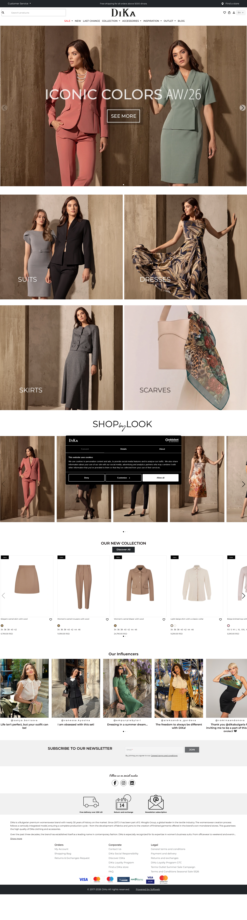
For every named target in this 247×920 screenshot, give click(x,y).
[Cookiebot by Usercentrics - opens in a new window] (167, 440)
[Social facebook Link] (115, 783)
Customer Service (18, 3)
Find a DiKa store (119, 867)
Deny (86, 478)
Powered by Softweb (148, 889)
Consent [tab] (85, 449)
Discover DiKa (117, 858)
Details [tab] (123, 449)
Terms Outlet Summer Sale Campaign (173, 867)
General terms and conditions (164, 755)
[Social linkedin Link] (132, 783)
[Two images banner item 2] (185, 247)
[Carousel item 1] (123, 106)
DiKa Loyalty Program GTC (166, 862)
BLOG (181, 21)
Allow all (160, 478)
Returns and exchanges (164, 858)
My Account (61, 849)
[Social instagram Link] (123, 783)
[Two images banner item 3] (61, 357)
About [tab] (162, 449)
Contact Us (115, 849)
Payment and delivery (164, 853)
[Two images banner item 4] (185, 357)
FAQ (111, 871)
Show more (16, 838)
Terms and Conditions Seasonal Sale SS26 (175, 871)
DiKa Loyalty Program (121, 862)
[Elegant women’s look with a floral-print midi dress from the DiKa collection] (197, 484)
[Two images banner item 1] (61, 247)
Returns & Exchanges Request (72, 858)
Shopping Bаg (63, 853)
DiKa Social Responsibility (123, 853)
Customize (122, 478)
